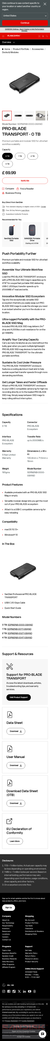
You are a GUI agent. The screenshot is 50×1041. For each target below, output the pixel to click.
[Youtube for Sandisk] (29, 991)
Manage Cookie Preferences (24, 1026)
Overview (6, 42)
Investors (5, 928)
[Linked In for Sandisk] (24, 991)
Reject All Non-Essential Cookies (23, 1031)
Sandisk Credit (7, 956)
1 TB (20, 156)
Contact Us (6, 940)
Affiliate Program (8, 967)
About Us (5, 920)
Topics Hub (6, 950)
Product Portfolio (31, 923)
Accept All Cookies (23, 1037)
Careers (5, 937)
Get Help (28, 950)
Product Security (31, 961)
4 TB (7, 164)
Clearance (29, 928)
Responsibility (7, 926)
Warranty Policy (31, 953)
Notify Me (25, 181)
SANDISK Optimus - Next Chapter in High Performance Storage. (24, 30)
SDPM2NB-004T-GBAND (20, 637)
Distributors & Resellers (34, 931)
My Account (30, 920)
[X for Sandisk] (19, 991)
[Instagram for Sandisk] (3, 991)
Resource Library (31, 959)
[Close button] (45, 4)
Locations (6, 934)
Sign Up (8, 907)
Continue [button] (25, 22)
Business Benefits (9, 953)
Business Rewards (9, 959)
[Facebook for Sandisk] (8, 991)
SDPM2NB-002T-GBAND (20, 633)
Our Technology (8, 923)
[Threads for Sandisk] (34, 991)
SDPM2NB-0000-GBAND (20, 624)
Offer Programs (8, 964)
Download (14, 731)
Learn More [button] (25, 210)
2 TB (33, 156)
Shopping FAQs (31, 934)
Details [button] (43, 207)
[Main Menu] (3, 36)
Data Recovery (8, 961)
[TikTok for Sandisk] (14, 991)
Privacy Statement (11, 1021)
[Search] (47, 36)
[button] (7, 115)
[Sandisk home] (14, 35)
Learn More (15, 841)
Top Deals (29, 926)
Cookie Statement (28, 1021)
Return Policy (30, 956)
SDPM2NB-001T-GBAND (19, 629)
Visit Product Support (19, 697)
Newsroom (6, 931)
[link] (8, 189)
